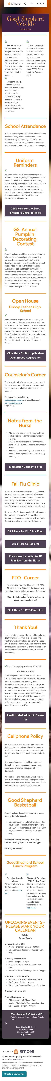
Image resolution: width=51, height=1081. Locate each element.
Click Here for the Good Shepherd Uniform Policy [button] (25, 210)
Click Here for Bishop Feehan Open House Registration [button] (25, 355)
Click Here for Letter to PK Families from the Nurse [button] (25, 558)
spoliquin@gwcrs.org (14, 400)
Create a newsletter (14, 1074)
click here (31, 908)
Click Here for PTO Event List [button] (25, 610)
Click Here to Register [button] (25, 543)
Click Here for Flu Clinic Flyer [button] (26, 531)
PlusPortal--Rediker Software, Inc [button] (25, 717)
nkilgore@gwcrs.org (13, 403)
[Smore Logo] (14, 4)
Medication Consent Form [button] (25, 466)
